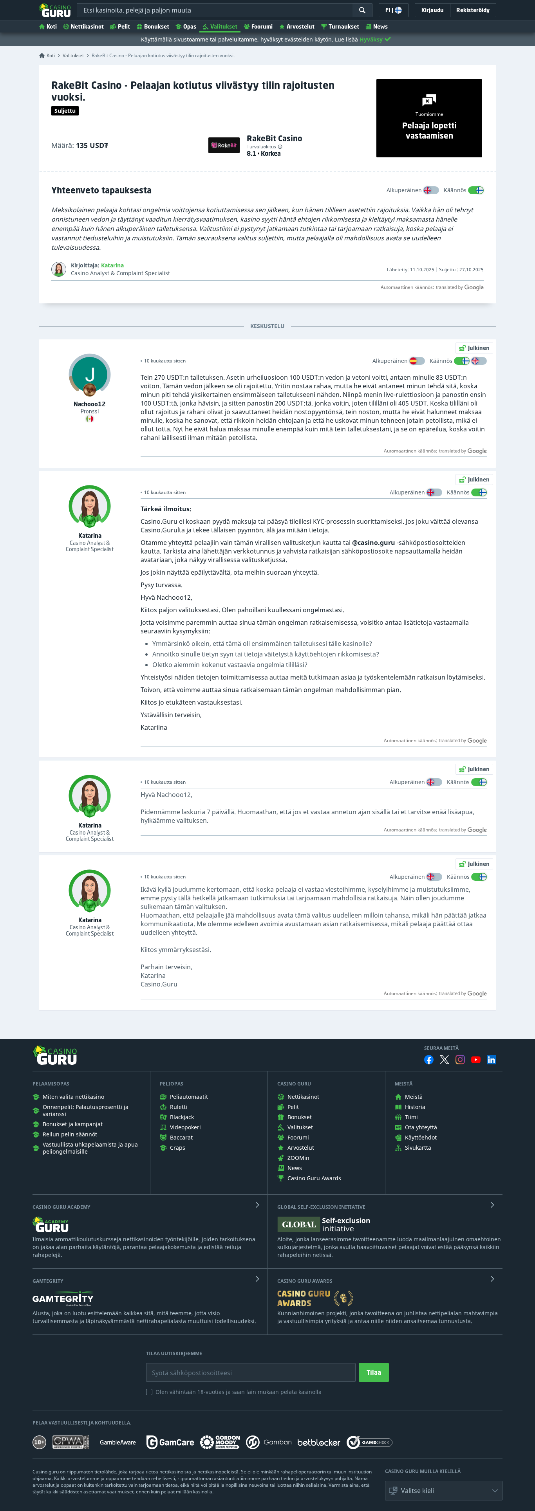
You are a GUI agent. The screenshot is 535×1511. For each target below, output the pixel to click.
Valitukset (223, 26)
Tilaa (374, 1372)
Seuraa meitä (441, 1048)
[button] (443, 1490)
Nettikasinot (87, 26)
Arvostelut (300, 26)
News (380, 26)
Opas (189, 26)
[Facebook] (429, 1059)
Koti (52, 26)
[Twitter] (444, 1059)
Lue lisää (346, 39)
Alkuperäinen (404, 190)
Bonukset (156, 26)
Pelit (124, 26)
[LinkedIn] (491, 1059)
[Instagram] (460, 1059)
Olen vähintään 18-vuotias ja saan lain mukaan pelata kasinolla (238, 1392)
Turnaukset (344, 26)
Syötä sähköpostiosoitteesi (183, 1367)
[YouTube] (476, 1059)
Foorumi (262, 26)
